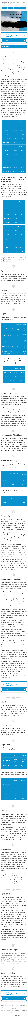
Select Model (10, 8)
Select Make (5, 8)
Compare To (16, 8)
